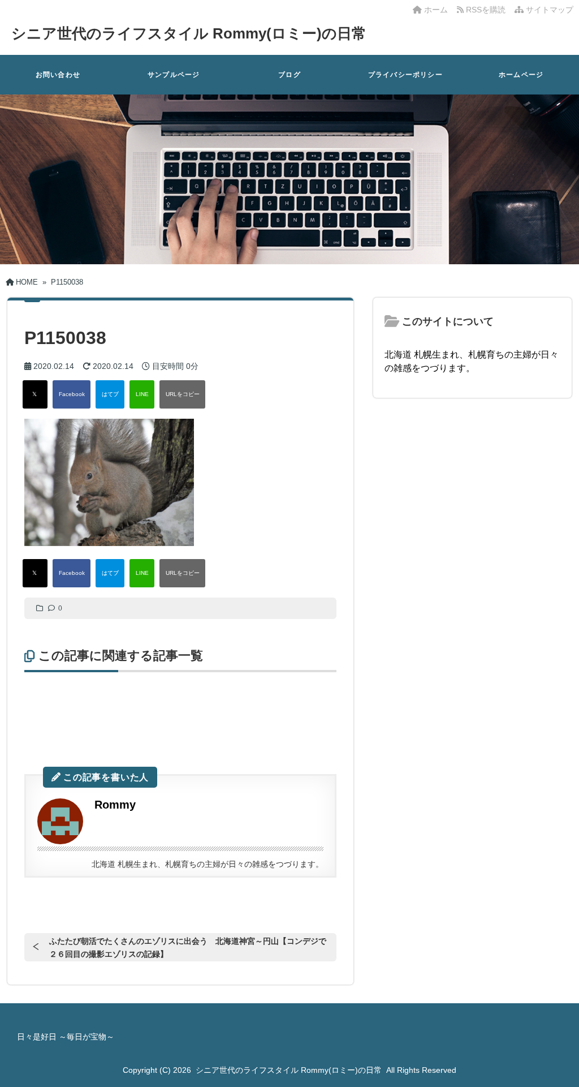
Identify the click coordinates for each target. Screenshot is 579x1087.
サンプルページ (174, 75)
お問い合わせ (58, 75)
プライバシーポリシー (405, 75)
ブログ (289, 75)
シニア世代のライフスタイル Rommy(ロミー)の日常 (188, 33)
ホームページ (521, 75)
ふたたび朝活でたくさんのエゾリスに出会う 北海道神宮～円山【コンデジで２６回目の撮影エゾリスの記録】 (187, 947)
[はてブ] (110, 394)
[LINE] (141, 394)
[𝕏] (35, 394)
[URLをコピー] (182, 394)
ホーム (435, 9)
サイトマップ (548, 9)
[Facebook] (71, 394)
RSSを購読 (487, 9)
